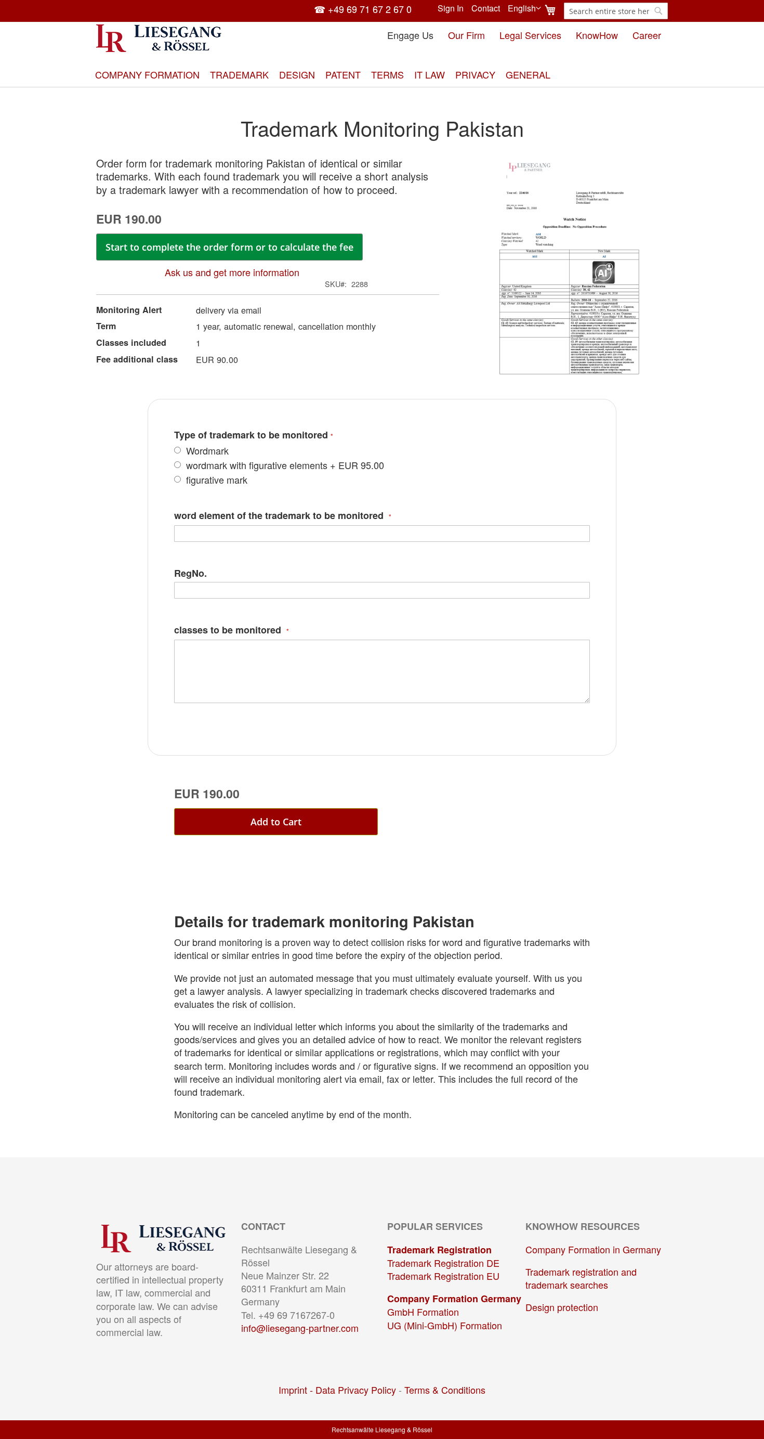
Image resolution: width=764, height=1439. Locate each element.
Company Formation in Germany (593, 1249)
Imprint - (297, 1389)
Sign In (451, 8)
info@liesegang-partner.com (300, 1327)
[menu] (382, 74)
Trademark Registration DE (443, 1262)
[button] (524, 8)
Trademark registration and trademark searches (581, 1278)
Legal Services (530, 35)
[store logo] (159, 38)
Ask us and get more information (232, 272)
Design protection (561, 1307)
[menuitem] (147, 74)
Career (647, 35)
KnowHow (597, 35)
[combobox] (616, 11)
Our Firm (466, 35)
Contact (485, 8)
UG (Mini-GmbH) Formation (444, 1325)
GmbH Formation (423, 1311)
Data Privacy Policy (355, 1389)
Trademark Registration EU (443, 1275)
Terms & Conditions (444, 1389)
